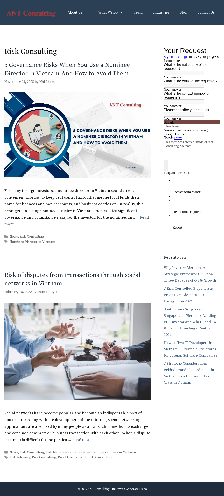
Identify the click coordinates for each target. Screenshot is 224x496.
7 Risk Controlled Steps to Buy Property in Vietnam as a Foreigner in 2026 (189, 295)
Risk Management (72, 458)
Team (138, 12)
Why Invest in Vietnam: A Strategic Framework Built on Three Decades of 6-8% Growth (190, 274)
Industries (161, 12)
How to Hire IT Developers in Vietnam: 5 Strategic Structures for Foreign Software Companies (190, 349)
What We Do (108, 12)
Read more (82, 439)
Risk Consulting (32, 237)
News (14, 237)
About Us (75, 12)
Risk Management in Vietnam (68, 452)
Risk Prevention (100, 458)
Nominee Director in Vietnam (32, 242)
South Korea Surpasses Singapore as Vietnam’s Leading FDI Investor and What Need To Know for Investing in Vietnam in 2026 (191, 322)
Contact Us (205, 12)
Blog (183, 12)
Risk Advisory (20, 458)
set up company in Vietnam (114, 452)
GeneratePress (136, 489)
